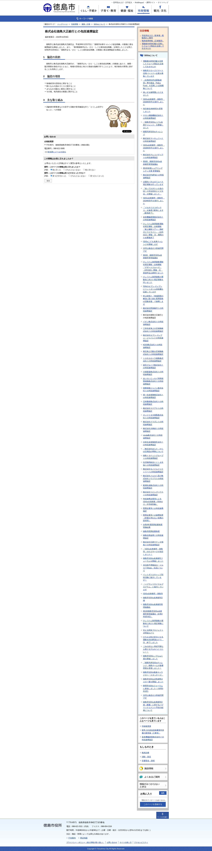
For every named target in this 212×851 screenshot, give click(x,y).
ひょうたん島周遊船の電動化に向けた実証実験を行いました (153, 279)
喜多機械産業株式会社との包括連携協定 (153, 218)
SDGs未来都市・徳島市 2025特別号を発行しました (154, 148)
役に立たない (90, 170)
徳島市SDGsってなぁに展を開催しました (153, 657)
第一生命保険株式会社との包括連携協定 (153, 396)
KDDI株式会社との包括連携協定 (152, 346)
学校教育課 (146, 726)
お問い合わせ (112, 842)
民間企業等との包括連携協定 (153, 509)
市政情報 (74, 24)
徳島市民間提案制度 (151, 531)
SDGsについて (99, 24)
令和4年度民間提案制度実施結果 (152, 526)
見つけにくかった (97, 176)
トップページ (62, 24)
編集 (163, 793)
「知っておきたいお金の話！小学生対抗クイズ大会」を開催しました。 (153, 191)
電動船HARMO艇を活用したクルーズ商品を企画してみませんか (153, 46)
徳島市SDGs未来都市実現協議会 (153, 605)
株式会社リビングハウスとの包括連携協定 (153, 493)
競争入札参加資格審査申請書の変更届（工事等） (153, 731)
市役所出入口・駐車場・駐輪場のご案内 (153, 36)
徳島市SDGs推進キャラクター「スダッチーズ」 (153, 673)
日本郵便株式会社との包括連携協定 (153, 402)
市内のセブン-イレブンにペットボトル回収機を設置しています (153, 289)
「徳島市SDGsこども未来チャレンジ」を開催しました (153, 125)
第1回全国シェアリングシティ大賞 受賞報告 (152, 169)
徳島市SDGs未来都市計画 (153, 599)
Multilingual (139, 2)
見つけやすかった (59, 176)
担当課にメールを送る (56, 152)
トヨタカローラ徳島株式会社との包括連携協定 (153, 359)
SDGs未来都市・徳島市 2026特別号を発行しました (154, 102)
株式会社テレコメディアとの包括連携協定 (153, 156)
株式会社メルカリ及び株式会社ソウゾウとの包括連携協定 (153, 478)
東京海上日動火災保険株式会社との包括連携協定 (153, 352)
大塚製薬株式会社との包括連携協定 (153, 373)
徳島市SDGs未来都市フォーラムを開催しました (153, 559)
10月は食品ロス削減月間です (153, 249)
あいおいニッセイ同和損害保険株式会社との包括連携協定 (153, 381)
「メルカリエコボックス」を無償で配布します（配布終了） (153, 210)
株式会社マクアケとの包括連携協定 (153, 409)
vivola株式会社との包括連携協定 (152, 436)
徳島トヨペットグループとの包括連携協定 (153, 456)
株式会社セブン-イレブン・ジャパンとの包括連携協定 (153, 338)
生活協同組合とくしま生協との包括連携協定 (153, 463)
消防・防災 (146, 757)
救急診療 (145, 753)
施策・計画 (86, 24)
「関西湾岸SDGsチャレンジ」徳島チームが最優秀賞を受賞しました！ (153, 665)
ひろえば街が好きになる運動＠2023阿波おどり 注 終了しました (153, 639)
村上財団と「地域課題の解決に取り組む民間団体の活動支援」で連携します (153, 300)
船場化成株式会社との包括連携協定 (153, 486)
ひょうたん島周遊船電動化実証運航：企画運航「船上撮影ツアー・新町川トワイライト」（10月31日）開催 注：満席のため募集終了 (153, 231)
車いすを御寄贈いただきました (153, 93)
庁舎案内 (72, 838)
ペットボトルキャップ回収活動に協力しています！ (153, 577)
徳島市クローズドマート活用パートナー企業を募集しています (153, 73)
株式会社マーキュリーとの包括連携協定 (153, 139)
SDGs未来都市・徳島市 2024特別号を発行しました (154, 200)
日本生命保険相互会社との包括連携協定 (153, 443)
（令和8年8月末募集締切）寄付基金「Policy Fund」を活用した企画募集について (153, 84)
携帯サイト (150, 2)
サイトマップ (163, 2)
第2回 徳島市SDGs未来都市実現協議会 (152, 256)
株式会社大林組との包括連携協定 (153, 429)
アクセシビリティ (141, 842)
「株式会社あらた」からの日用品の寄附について (153, 450)
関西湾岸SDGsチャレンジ (153, 133)
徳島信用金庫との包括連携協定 (153, 536)
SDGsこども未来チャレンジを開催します (153, 242)
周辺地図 (83, 838)
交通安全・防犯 (148, 761)
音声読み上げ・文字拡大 (122, 2)
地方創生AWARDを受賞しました (153, 110)
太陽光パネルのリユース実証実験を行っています (153, 183)
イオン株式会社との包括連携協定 (153, 323)
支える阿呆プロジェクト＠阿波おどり (153, 631)
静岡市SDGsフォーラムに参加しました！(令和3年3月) (153, 688)
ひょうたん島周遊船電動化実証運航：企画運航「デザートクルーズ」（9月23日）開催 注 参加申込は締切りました (153, 267)
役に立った (57, 170)
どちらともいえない (73, 170)
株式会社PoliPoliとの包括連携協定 (153, 176)
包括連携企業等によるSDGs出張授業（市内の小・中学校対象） (153, 501)
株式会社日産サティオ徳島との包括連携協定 (153, 543)
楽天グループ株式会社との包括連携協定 (153, 366)
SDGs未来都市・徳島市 (153, 594)
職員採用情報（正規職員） (153, 41)
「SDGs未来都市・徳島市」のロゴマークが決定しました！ (153, 551)
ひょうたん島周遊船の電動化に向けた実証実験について (153, 623)
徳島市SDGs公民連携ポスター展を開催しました (153, 680)
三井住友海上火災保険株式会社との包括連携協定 (153, 329)
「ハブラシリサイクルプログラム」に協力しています (153, 587)
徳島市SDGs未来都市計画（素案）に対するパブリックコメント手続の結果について (153, 706)
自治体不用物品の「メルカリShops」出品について (153, 568)
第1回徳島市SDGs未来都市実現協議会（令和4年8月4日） (152, 614)
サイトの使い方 (126, 842)
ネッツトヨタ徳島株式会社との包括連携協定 (153, 416)
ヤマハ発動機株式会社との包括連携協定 (153, 116)
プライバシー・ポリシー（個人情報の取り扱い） (85, 842)
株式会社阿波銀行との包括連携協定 (153, 309)
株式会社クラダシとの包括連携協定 (153, 423)
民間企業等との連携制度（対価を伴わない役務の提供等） (153, 518)
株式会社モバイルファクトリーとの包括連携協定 (153, 470)
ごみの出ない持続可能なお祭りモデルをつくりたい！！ (153, 649)
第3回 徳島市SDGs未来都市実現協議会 (152, 162)
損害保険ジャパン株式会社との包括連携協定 (153, 389)
